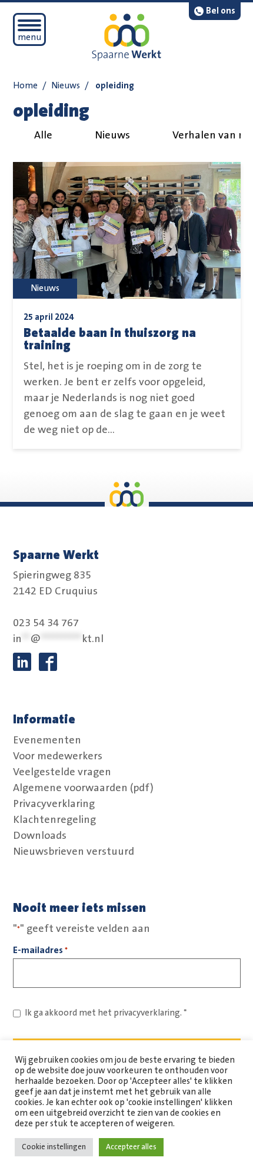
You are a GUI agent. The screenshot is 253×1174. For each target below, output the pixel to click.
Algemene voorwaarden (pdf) (83, 787)
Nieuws (65, 86)
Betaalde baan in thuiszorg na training (110, 339)
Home (25, 86)
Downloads (39, 835)
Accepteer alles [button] (131, 1147)
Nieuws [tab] (112, 135)
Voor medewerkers (57, 756)
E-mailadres (40, 950)
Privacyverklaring (54, 803)
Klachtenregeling (54, 819)
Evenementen (47, 740)
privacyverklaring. (148, 1013)
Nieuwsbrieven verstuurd (73, 851)
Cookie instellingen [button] (54, 1147)
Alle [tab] (43, 135)
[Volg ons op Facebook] (48, 662)
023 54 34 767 (46, 623)
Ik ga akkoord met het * (106, 1013)
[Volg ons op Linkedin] (22, 662)
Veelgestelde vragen (62, 772)
